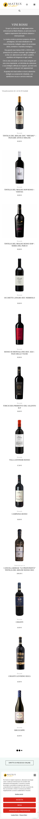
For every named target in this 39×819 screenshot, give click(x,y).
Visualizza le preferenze (19, 810)
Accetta (19, 800)
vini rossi (25, 28)
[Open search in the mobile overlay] (19, 11)
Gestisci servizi (19, 794)
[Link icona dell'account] (27, 4)
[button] (35, 775)
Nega (19, 805)
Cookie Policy (14, 815)
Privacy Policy (23, 815)
